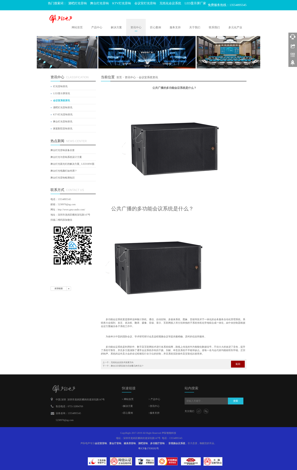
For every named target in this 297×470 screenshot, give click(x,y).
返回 (237, 364)
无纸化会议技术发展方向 (122, 362)
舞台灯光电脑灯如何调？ (64, 171)
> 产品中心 (154, 399)
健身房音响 (130, 443)
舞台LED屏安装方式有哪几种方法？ (127, 366)
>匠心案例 (127, 413)
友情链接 (58, 288)
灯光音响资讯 (60, 86)
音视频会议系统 (176, 443)
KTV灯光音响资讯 (63, 114)
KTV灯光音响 (121, 3)
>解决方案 (127, 406)
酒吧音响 (143, 443)
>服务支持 (154, 413)
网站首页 (77, 27)
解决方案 (116, 27)
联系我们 (214, 27)
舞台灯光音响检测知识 (63, 177)
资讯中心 (135, 27)
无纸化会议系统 (170, 3)
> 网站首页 (128, 399)
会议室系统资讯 (148, 77)
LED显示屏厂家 (195, 3)
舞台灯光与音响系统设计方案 (66, 157)
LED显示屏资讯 (61, 93)
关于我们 (194, 27)
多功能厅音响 (157, 443)
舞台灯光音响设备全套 (63, 150)
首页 (119, 77)
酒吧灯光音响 (77, 3)
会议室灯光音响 (145, 3)
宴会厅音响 (115, 443)
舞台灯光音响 (99, 3)
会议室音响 (101, 443)
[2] (148, 52)
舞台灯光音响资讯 (62, 121)
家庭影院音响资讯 (62, 128)
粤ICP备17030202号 (148, 448)
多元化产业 (235, 27)
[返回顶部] (292, 64)
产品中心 (96, 27)
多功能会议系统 (114, 319)
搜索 (235, 401)
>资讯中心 (154, 406)
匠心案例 (155, 27)
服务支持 (175, 27)
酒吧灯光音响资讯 (62, 107)
